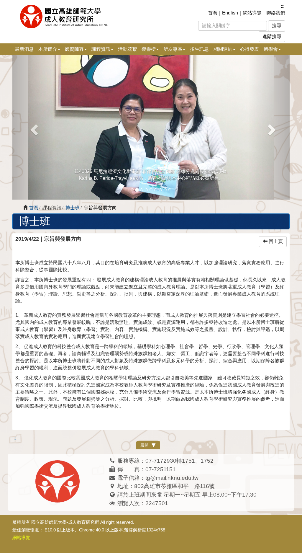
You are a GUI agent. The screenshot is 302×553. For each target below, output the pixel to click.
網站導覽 (252, 12)
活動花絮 (127, 49)
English (230, 12)
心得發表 (249, 49)
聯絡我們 (275, 12)
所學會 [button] (271, 49)
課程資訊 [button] (100, 49)
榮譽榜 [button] (149, 49)
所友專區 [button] (172, 49)
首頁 (212, 12)
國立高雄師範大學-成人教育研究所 (65, 522)
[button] (33, 127)
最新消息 (24, 49)
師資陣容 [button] (74, 49)
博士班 (72, 207)
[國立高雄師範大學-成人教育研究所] (93, 16)
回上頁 (275, 241)
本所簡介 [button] (47, 49)
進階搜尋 (271, 36)
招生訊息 (199, 49)
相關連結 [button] (223, 49)
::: (282, 6)
